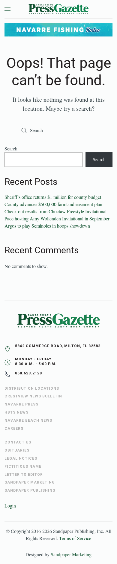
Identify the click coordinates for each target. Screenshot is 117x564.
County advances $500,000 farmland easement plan (53, 204)
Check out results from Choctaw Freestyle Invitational (55, 211)
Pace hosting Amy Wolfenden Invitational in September (57, 218)
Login (10, 505)
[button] (7, 9)
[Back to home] (58, 9)
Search (10, 148)
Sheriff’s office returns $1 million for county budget (52, 197)
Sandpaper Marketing (71, 554)
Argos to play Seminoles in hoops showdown (47, 225)
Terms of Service (75, 538)
